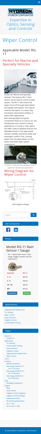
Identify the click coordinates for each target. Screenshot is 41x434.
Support (7, 386)
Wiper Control (9, 315)
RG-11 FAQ (10, 404)
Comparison (12, 293)
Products (8, 361)
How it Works (11, 391)
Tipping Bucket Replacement (15, 310)
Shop (6, 381)
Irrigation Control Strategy (15, 396)
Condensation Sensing (12, 323)
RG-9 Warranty (13, 378)
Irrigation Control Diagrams (16, 393)
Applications (9, 341)
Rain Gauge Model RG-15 (15, 371)
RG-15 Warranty (14, 373)
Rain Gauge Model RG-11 (15, 366)
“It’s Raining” (9, 312)
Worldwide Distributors (14, 383)
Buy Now (27, 293)
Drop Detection (10, 317)
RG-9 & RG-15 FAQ (13, 406)
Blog (8, 388)
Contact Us (10, 338)
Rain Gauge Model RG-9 (14, 376)
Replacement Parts (13, 398)
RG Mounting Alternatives (15, 401)
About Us (8, 336)
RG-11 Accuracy (14, 368)
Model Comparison (13, 364)
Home (7, 359)
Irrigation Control (11, 320)
